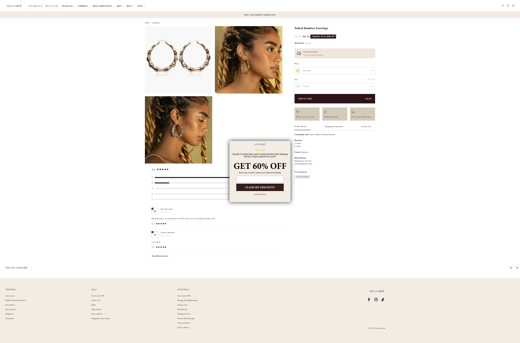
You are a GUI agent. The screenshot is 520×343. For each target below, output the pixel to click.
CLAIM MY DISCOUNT (260, 187)
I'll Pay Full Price (260, 194)
